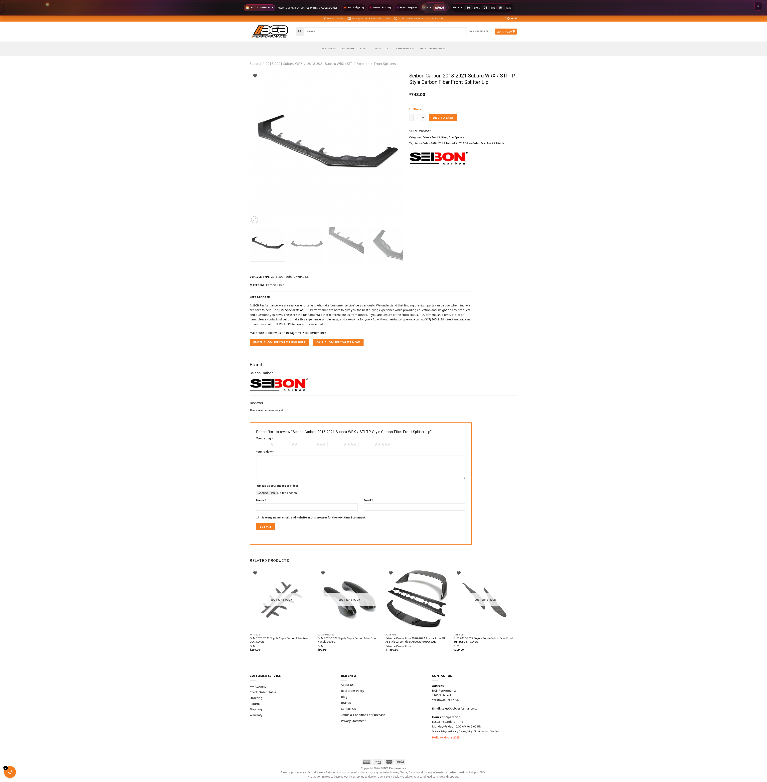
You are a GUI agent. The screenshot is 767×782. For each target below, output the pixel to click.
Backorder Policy (352, 691)
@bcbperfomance (314, 333)
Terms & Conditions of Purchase (363, 715)
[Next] (395, 147)
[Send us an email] (516, 18)
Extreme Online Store (398, 646)
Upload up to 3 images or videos (278, 486)
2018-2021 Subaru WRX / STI (329, 63)
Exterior (363, 63)
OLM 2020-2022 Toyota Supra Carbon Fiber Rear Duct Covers (279, 640)
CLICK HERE (283, 324)
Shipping (256, 709)
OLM (320, 646)
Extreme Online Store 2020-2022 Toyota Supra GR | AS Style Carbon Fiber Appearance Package (416, 640)
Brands (346, 703)
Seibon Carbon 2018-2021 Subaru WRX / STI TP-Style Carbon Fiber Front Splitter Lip (459, 143)
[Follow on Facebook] (505, 18)
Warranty (256, 715)
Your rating (264, 438)
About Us (347, 685)
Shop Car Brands (430, 48)
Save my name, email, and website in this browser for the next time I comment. (313, 517)
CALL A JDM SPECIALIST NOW (338, 342)
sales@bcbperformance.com (460, 708)
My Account (258, 686)
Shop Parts (403, 48)
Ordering (256, 698)
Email (368, 500)
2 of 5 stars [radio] (283, 444)
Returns (255, 704)
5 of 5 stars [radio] (367, 444)
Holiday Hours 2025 (446, 737)
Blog (363, 48)
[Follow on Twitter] (512, 18)
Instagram (329, 48)
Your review (265, 451)
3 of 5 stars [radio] (308, 444)
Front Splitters (385, 63)
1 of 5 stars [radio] (262, 444)
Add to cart (443, 118)
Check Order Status (263, 692)
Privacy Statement (353, 721)
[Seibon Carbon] (439, 158)
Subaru (255, 63)
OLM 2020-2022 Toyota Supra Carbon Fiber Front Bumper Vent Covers (483, 640)
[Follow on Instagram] (508, 18)
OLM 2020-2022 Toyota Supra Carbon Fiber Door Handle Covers (347, 640)
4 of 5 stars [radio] (336, 444)
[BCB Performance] (270, 31)
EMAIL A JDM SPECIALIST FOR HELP (279, 342)
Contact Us (380, 48)
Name (261, 500)
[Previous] (257, 147)
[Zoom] (254, 219)
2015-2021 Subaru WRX (283, 63)
